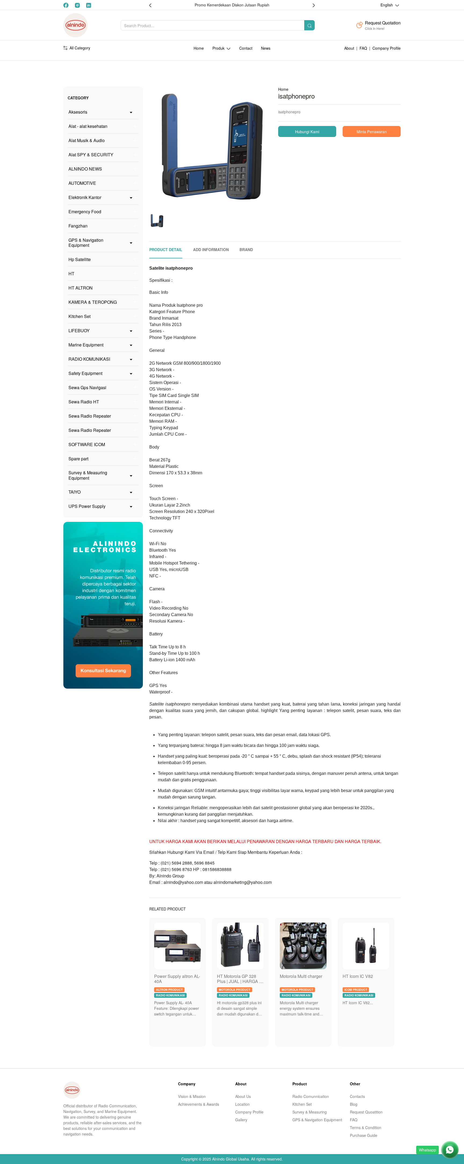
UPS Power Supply (87, 506)
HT (71, 273)
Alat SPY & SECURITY (90, 154)
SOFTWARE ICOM (86, 444)
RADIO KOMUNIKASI (89, 359)
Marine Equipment (85, 344)
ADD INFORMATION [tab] (211, 249)
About (349, 48)
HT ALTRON (80, 287)
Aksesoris (77, 111)
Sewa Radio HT (83, 401)
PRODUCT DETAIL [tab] (165, 249)
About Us (243, 1096)
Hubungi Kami (307, 131)
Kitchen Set (79, 316)
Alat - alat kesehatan (87, 126)
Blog (353, 1104)
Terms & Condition (365, 1127)
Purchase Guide (363, 1135)
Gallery (241, 1119)
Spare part (78, 458)
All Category (80, 47)
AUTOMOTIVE (82, 183)
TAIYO (74, 491)
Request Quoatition (366, 1112)
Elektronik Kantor (84, 197)
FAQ (363, 48)
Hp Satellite (79, 259)
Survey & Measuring (309, 1112)
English (387, 5)
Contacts (357, 1096)
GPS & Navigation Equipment (85, 242)
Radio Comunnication (310, 1096)
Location (242, 1104)
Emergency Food (84, 211)
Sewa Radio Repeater (89, 415)
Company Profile (386, 48)
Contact (245, 48)
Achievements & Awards (198, 1104)
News (265, 48)
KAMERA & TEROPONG (92, 302)
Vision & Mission (192, 1096)
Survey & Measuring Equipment (87, 475)
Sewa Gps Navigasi (87, 387)
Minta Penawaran (372, 131)
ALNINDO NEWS (85, 168)
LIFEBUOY (79, 330)
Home (199, 48)
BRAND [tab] (246, 249)
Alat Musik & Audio (86, 140)
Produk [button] (219, 48)
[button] (314, 5)
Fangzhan (78, 225)
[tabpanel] (275, 578)
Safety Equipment (85, 373)
